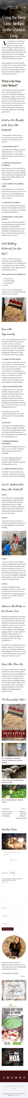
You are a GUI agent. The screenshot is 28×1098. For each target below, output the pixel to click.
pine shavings (19, 498)
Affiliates (14, 1088)
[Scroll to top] (24, 1095)
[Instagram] (12, 1077)
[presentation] (14, 841)
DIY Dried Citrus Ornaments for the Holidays (7, 812)
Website (5, 924)
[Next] (24, 846)
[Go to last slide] (4, 846)
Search (23, 976)
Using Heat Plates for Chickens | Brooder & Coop (21, 813)
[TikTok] (24, 1077)
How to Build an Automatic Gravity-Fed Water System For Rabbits (12, 760)
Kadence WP (16, 1095)
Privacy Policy (20, 1086)
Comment (5, 882)
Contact (6, 1086)
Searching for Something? (10, 973)
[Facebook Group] (8, 1077)
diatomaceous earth (15, 458)
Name (4, 908)
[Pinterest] (20, 1077)
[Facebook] (3, 1077)
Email (4, 916)
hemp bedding (6, 500)
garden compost (18, 593)
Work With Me (12, 1086)
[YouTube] (16, 1077)
